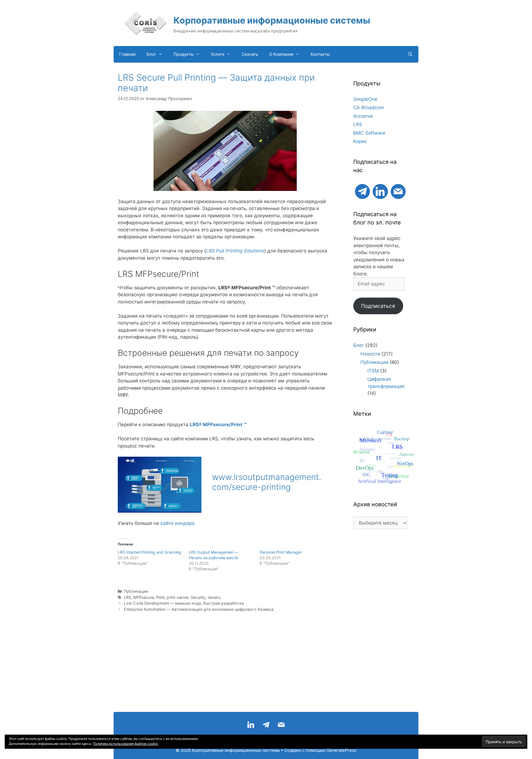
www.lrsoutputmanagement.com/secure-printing (266, 482)
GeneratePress (341, 750)
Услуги (217, 54)
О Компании (281, 54)
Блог (151, 54)
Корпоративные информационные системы (271, 20)
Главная (127, 54)
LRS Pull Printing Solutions (235, 251)
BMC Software (369, 133)
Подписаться (378, 306)
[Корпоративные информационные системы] (145, 22)
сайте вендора (177, 523)
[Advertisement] (380, 623)
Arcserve (363, 116)
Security (198, 597)
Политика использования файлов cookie (125, 744)
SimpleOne (365, 99)
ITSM (373, 371)
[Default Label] (362, 191)
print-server (177, 597)
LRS (127, 597)
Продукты (183, 54)
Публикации (136, 591)
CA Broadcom (368, 107)
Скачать (250, 54)
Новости (370, 354)
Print (160, 597)
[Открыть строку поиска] (410, 54)
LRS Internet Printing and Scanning (149, 552)
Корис (360, 141)
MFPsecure (143, 597)
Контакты (320, 54)
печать (214, 597)
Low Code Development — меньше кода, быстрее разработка (184, 603)
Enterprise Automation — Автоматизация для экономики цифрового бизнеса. (199, 609)
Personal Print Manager (281, 552)
